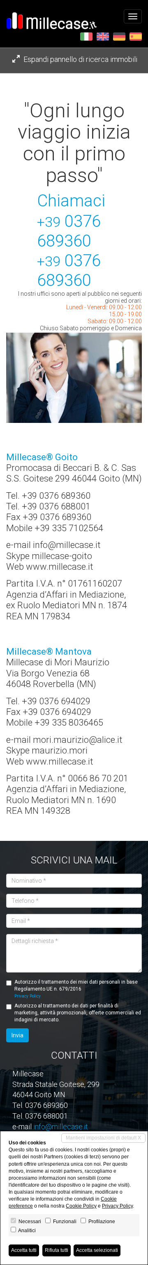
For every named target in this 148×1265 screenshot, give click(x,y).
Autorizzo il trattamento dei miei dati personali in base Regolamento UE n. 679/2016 (76, 988)
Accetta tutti (24, 1250)
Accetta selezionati (97, 1250)
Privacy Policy (27, 996)
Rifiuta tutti (56, 1250)
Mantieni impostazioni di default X (103, 1138)
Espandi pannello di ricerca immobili (79, 59)
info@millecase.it (60, 1126)
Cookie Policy (81, 1206)
